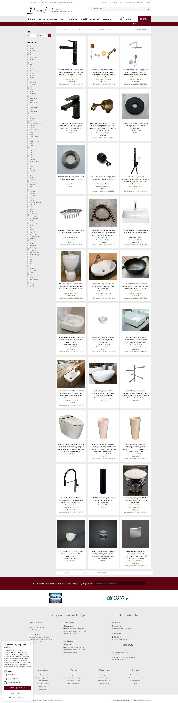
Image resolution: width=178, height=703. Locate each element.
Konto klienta (104, 683)
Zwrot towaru (42, 686)
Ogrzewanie (52, 19)
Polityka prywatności (73, 683)
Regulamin (73, 675)
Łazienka (31, 19)
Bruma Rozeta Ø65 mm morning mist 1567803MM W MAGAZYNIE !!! (71, 178)
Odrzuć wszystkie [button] (17, 693)
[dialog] (17, 671)
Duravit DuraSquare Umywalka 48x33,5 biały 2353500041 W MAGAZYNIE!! (135, 231)
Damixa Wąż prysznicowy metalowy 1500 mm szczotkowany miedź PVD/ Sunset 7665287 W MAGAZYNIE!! (103, 232)
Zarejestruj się (104, 678)
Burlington (74, 237)
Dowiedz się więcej (25, 667)
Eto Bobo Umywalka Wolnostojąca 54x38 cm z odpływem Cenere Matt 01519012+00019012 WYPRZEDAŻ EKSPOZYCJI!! (71, 286)
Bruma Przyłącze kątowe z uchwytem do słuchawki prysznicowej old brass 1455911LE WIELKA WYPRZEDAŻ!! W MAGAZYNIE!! (103, 125)
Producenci (106, 19)
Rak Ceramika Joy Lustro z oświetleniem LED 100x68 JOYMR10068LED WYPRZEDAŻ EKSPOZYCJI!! (135, 553)
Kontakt (148, 2)
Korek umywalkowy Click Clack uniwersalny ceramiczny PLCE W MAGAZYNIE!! (135, 500)
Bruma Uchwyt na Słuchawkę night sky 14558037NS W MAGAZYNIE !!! (103, 178)
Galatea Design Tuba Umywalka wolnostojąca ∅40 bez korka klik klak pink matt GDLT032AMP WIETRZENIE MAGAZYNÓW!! (103, 446)
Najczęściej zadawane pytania (73, 678)
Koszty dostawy (43, 680)
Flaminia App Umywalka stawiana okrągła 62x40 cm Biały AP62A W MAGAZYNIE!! (103, 286)
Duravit (139, 237)
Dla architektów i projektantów (134, 2)
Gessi (75, 505)
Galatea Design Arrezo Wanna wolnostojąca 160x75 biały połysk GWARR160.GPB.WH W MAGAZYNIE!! (103, 393)
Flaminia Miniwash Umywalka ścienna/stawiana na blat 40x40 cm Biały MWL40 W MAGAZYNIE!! (135, 339)
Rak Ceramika (74, 558)
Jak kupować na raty (73, 680)
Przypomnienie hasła (104, 680)
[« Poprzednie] (58, 29)
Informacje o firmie (135, 678)
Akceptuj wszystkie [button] (17, 688)
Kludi (107, 505)
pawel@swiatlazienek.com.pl (74, 647)
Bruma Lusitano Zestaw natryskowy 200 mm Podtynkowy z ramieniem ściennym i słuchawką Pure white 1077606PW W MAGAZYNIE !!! (135, 72)
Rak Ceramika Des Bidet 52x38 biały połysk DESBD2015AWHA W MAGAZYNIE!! (71, 553)
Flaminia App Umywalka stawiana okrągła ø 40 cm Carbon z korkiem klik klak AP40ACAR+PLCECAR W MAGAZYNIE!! (135, 286)
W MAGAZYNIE (72, 19)
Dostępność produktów (42, 678)
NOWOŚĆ (83, 19)
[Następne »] (110, 29)
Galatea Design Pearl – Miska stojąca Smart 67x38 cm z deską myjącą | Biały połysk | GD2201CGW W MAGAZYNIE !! (70, 446)
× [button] (30, 643)
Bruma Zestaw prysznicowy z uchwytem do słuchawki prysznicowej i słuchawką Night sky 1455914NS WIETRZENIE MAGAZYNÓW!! (135, 179)
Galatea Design (107, 398)
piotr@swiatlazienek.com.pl (123, 628)
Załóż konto (104, 2)
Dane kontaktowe (135, 675)
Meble (62, 19)
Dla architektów (135, 680)
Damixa (106, 237)
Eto (75, 291)
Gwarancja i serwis (43, 683)
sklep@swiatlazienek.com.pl (63, 11)
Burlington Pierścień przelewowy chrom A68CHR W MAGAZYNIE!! (71, 231)
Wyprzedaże (94, 19)
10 (94, 29)
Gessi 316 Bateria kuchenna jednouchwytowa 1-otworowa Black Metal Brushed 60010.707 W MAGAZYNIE (71, 500)
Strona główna (33, 24)
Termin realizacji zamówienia (42, 675)
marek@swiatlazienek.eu (122, 639)
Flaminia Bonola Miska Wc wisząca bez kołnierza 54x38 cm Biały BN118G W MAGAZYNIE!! (71, 339)
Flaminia (107, 291)
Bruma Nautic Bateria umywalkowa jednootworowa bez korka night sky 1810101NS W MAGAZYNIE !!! (71, 125)
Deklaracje (42, 689)
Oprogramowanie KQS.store (141, 700)
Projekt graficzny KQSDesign (121, 700)
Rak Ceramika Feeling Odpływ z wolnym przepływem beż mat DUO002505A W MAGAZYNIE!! (103, 553)
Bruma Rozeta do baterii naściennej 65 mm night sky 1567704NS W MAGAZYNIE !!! (135, 125)
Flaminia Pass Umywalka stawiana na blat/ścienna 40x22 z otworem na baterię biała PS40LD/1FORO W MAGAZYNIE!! (71, 393)
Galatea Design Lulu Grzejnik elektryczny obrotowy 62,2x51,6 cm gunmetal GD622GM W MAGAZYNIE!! (135, 393)
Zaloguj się (114, 2)
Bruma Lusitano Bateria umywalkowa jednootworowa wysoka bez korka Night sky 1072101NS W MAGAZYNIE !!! (71, 72)
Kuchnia (41, 19)
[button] (17, 697)
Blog (121, 2)
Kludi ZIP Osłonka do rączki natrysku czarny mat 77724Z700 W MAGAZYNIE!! (103, 500)
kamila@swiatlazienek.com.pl (74, 628)
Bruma (75, 77)
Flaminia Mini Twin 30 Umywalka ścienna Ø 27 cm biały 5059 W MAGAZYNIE (103, 339)
